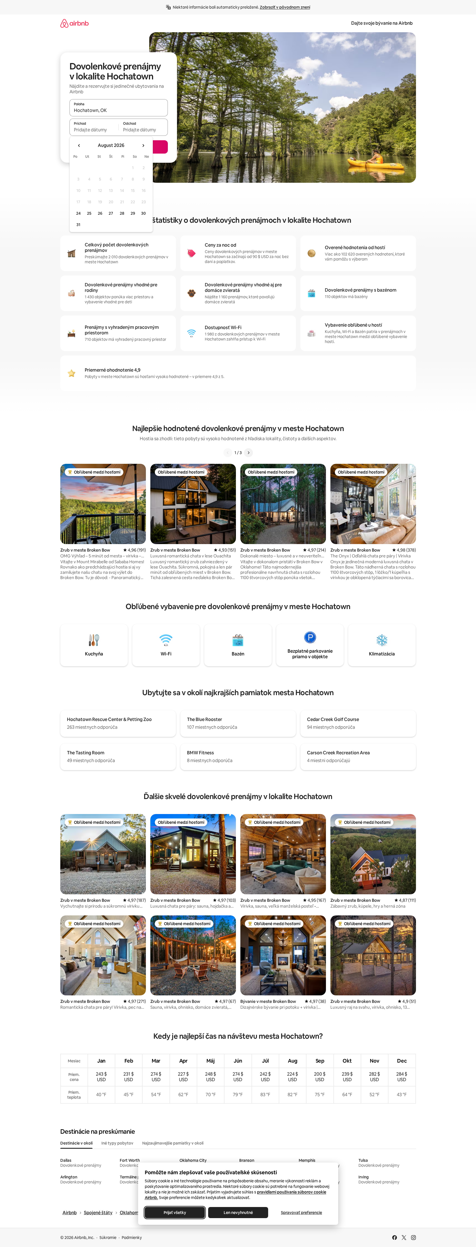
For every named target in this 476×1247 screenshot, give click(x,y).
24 (78, 213)
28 (122, 213)
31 (78, 224)
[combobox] (118, 110)
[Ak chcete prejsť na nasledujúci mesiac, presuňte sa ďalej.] (143, 145)
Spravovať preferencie (301, 1212)
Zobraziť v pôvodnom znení (285, 7)
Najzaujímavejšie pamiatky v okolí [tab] (172, 1143)
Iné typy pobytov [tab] (117, 1143)
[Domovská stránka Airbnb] (74, 23)
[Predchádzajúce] (227, 452)
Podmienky (132, 1237)
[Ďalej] (248, 452)
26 (100, 213)
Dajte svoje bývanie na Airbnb (382, 23)
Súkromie (107, 1237)
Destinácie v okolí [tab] (76, 1143)
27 (111, 213)
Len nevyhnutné (238, 1212)
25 (89, 213)
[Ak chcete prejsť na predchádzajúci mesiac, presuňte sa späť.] (79, 145)
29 (133, 213)
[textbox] (94, 129)
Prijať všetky (174, 1212)
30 (143, 213)
